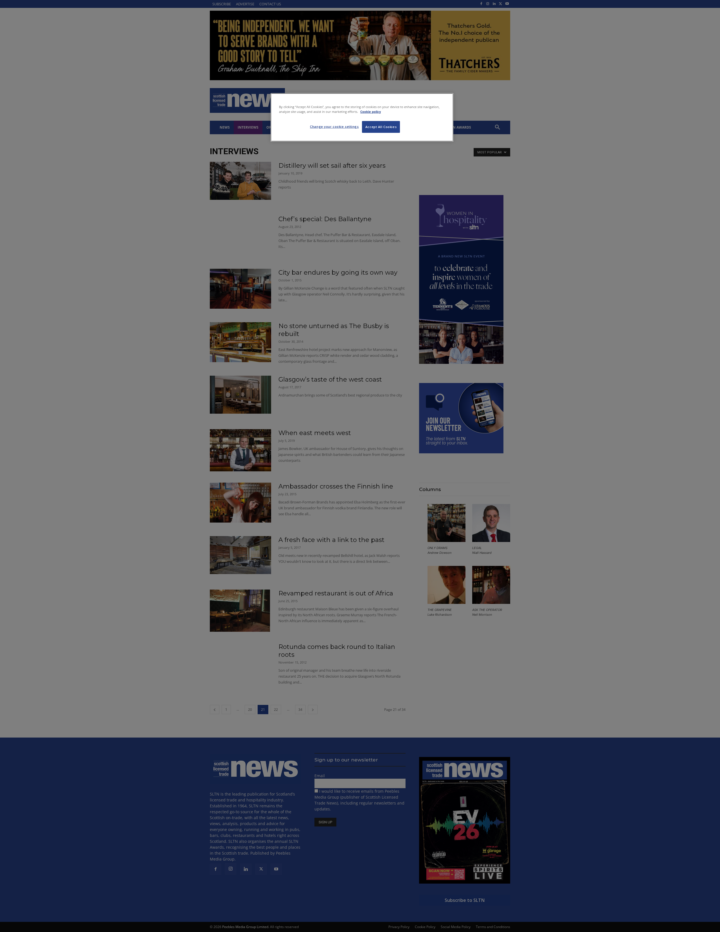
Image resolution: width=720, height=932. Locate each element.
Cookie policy (370, 111)
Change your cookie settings (334, 126)
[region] (362, 117)
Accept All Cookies (381, 127)
